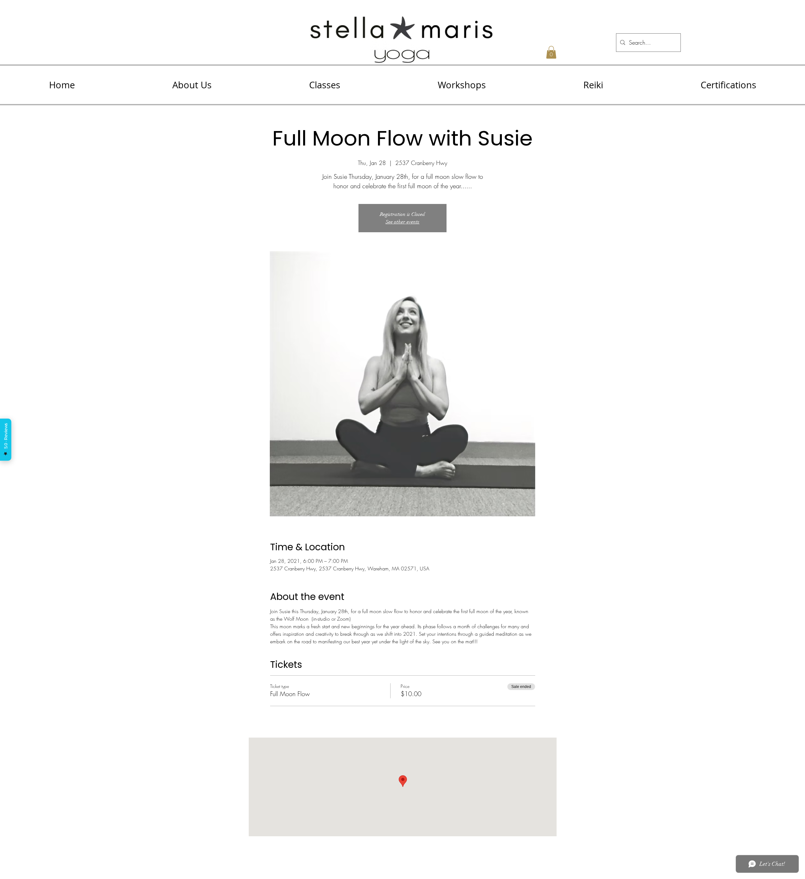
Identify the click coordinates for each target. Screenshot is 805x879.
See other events (402, 222)
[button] (192, 85)
